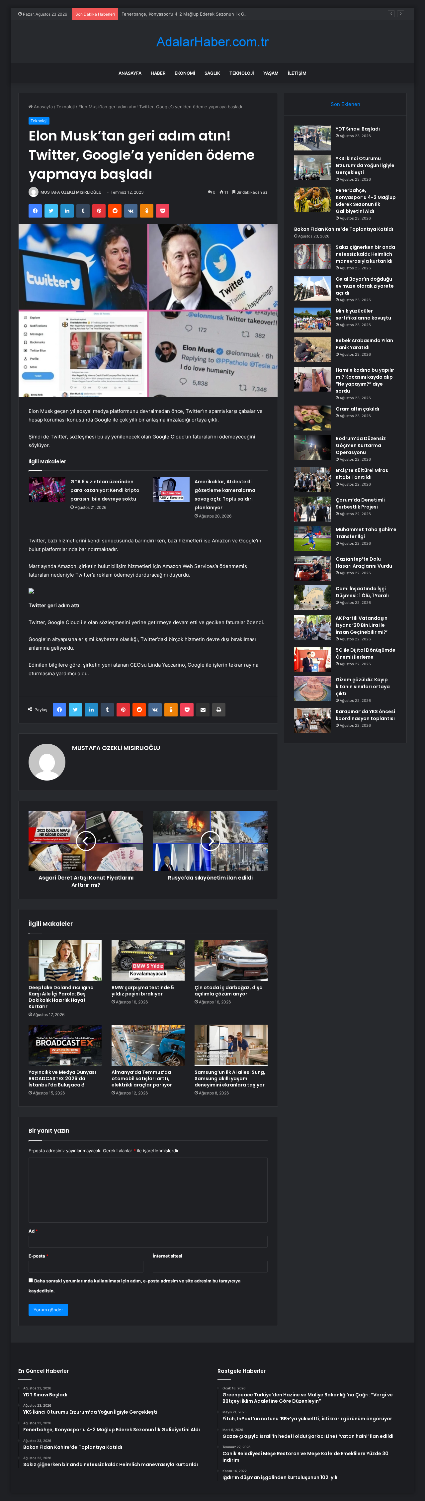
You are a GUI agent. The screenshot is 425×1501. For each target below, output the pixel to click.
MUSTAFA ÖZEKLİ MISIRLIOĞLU (71, 192)
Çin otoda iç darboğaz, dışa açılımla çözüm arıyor (229, 990)
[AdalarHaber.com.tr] (212, 42)
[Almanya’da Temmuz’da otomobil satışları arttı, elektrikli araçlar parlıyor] (148, 1045)
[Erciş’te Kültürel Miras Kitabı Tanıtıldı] (312, 479)
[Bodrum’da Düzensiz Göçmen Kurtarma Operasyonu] (312, 447)
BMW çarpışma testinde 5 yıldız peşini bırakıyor (143, 990)
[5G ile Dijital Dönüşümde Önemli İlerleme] (312, 659)
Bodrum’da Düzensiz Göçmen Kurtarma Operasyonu (361, 445)
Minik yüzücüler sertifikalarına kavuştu (363, 314)
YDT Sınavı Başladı (358, 129)
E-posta (38, 1256)
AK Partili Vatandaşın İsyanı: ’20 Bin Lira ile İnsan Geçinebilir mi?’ (361, 625)
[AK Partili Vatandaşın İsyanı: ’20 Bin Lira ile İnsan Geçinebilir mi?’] (312, 627)
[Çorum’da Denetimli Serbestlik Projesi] (312, 509)
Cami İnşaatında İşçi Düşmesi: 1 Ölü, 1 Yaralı (362, 592)
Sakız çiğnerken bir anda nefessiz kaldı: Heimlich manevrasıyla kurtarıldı (365, 254)
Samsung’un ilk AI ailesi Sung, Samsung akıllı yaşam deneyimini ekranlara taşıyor (230, 1078)
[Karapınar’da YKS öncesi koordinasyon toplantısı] (312, 720)
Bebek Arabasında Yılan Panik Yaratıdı (364, 344)
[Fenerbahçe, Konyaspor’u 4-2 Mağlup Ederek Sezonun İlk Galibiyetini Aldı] (312, 199)
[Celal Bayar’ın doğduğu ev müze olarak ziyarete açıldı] (312, 288)
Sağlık (212, 73)
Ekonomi (185, 73)
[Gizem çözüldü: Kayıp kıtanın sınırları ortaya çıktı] (312, 688)
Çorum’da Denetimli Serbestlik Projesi (360, 503)
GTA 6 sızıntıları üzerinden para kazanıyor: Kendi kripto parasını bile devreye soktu (104, 490)
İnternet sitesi (167, 1256)
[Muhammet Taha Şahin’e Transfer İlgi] (312, 538)
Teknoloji (241, 73)
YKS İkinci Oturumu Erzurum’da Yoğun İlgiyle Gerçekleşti (365, 165)
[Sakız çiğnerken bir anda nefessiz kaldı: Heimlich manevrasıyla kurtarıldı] (312, 256)
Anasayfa (130, 73)
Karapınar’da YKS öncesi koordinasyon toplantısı (365, 715)
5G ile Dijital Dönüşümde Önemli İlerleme (365, 653)
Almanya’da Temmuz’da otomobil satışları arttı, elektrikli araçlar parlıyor (142, 1078)
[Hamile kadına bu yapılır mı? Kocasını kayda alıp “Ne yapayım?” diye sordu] (312, 379)
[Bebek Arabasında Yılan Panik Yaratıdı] (312, 349)
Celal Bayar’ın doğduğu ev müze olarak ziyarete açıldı (365, 286)
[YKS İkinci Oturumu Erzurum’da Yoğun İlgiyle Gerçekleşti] (312, 167)
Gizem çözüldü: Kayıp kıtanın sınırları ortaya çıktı (363, 686)
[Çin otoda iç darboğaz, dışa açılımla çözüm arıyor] (231, 960)
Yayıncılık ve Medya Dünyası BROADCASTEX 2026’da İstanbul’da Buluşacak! (62, 1078)
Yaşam (271, 73)
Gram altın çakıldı (357, 409)
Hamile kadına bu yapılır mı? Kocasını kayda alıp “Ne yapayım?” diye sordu (365, 380)
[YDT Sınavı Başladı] (312, 138)
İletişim (297, 73)
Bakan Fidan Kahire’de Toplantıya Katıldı (343, 229)
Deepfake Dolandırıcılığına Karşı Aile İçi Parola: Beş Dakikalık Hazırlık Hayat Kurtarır (61, 997)
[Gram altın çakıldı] (312, 418)
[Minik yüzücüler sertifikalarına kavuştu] (312, 320)
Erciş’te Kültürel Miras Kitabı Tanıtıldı (362, 474)
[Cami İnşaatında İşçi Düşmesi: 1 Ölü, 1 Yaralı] (312, 597)
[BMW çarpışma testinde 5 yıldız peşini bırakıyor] (148, 960)
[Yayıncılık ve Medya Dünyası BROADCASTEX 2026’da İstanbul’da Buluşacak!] (65, 1045)
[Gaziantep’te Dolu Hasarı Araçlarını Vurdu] (312, 568)
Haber (158, 73)
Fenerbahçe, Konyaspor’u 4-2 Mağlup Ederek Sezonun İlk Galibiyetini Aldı (197, 14)
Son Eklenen (345, 104)
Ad (33, 1231)
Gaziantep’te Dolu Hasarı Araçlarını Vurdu (364, 562)
